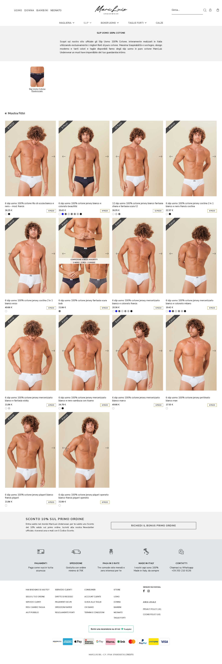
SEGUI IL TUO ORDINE (35, 596)
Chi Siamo (89, 607)
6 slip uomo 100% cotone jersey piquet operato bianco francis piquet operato (84, 496)
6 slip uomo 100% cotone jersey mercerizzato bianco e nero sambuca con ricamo (82, 399)
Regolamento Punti (65, 612)
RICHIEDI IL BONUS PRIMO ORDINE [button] (153, 525)
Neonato (55, 10)
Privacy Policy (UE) (152, 609)
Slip (86, 22)
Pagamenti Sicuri (63, 602)
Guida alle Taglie (92, 602)
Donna (29, 10)
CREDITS (129, 654)
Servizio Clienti (33, 602)
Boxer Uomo (108, 22)
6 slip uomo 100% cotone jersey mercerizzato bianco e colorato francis (136, 302)
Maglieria (65, 22)
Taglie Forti (136, 22)
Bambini (42, 10)
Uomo (18, 10)
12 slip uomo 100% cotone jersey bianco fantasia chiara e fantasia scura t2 (137, 205)
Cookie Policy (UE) (152, 614)
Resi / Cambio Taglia (35, 607)
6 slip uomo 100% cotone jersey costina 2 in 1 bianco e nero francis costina (190, 205)
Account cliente (92, 596)
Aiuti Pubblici (32, 612)
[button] (144, 591)
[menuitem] (211, 10)
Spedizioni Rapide (63, 607)
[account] (211, 10)
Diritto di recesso (64, 596)
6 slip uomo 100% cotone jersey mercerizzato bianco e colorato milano (189, 302)
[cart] (217, 10)
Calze (159, 22)
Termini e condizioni (94, 612)
